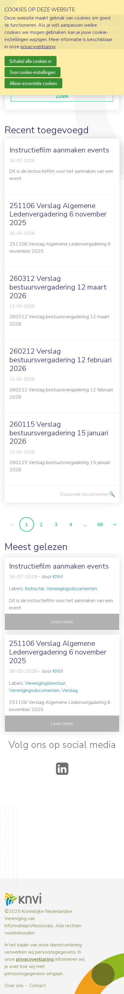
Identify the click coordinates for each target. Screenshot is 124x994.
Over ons (14, 985)
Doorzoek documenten (84, 494)
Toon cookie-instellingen (32, 72)
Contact (37, 985)
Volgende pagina (114, 524)
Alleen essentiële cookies (33, 83)
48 (100, 524)
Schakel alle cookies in (30, 61)
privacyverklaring (35, 959)
